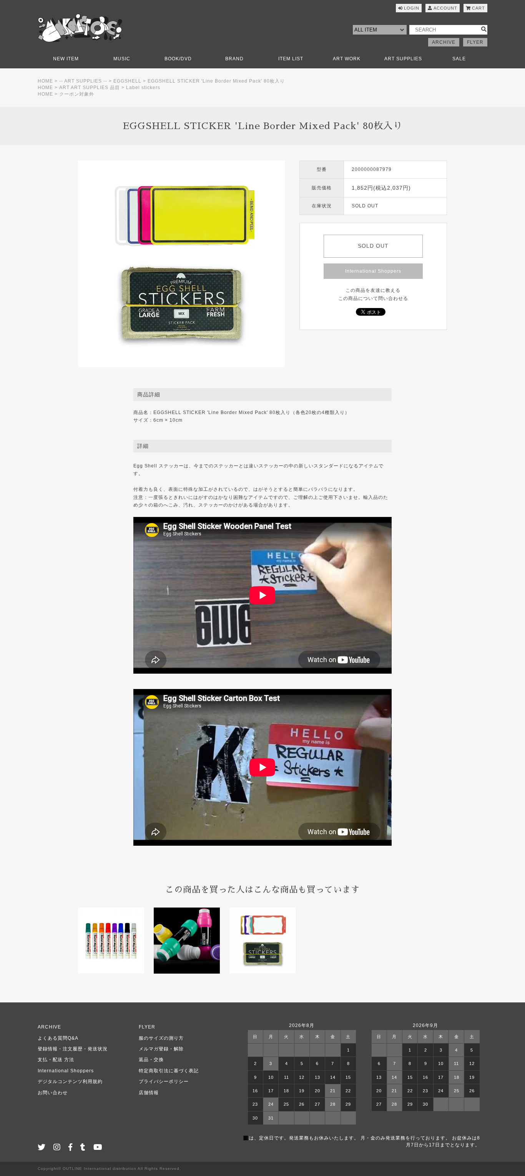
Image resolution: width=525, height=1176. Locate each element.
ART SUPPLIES (403, 58)
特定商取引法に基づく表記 (169, 1070)
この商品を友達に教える (373, 290)
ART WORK (347, 58)
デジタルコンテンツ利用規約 (70, 1081)
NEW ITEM (66, 58)
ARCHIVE (443, 42)
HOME (45, 81)
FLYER (475, 42)
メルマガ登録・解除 (161, 1049)
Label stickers (143, 87)
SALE (459, 58)
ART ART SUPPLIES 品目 (89, 87)
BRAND (234, 58)
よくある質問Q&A (58, 1038)
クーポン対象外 (76, 94)
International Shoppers (373, 271)
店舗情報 (149, 1092)
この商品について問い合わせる (373, 298)
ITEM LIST (290, 58)
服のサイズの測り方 (161, 1038)
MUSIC (121, 58)
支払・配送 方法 (56, 1059)
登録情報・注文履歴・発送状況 (73, 1049)
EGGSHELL (127, 81)
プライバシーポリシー (164, 1081)
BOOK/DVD (178, 58)
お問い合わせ (53, 1092)
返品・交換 (151, 1059)
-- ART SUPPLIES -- (83, 81)
